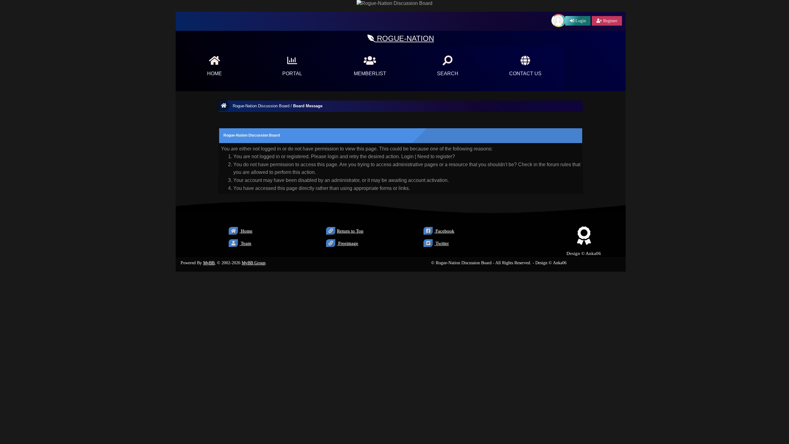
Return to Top (350, 230)
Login (407, 156)
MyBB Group (253, 263)
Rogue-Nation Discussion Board (261, 106)
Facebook (444, 230)
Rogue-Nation (404, 38)
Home (245, 230)
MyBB (209, 263)
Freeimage (347, 243)
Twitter (441, 243)
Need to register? (436, 156)
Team (245, 243)
